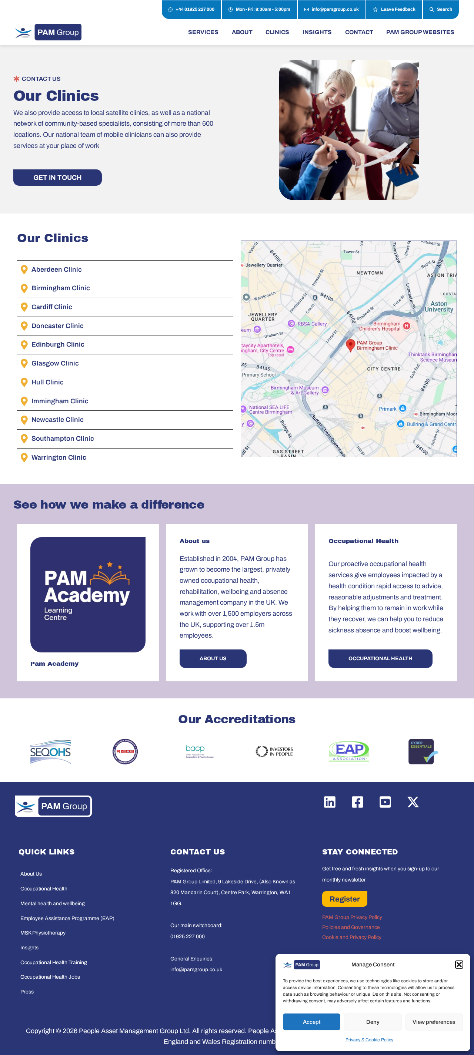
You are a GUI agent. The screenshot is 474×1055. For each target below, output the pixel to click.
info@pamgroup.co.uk (335, 9)
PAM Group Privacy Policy (352, 917)
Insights (29, 947)
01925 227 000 (187, 936)
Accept (312, 1022)
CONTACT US (41, 79)
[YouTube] (385, 802)
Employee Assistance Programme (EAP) (67, 918)
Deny (373, 1022)
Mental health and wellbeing (52, 903)
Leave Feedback (398, 9)
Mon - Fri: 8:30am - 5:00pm (263, 9)
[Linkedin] (329, 802)
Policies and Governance (351, 927)
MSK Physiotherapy (43, 933)
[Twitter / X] (413, 802)
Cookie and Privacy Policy (351, 937)
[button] (459, 964)
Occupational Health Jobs (50, 977)
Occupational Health (43, 889)
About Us (31, 874)
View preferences (434, 1022)
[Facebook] (357, 802)
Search (444, 9)
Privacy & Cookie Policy (369, 1039)
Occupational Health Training (53, 962)
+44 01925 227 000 (195, 9)
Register (345, 899)
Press (27, 992)
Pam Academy (54, 663)
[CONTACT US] (16, 79)
